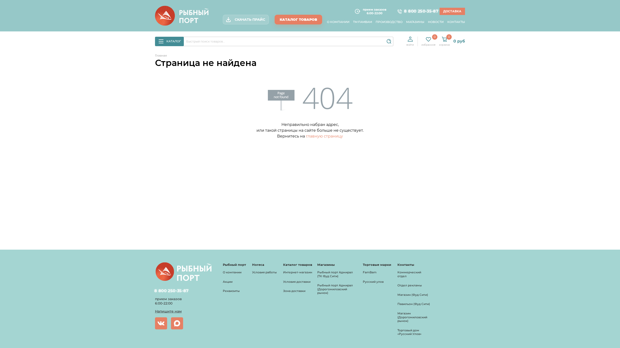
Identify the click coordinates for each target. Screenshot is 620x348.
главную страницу (324, 136)
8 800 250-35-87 (419, 11)
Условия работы (264, 272)
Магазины (415, 22)
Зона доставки (294, 291)
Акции (227, 281)
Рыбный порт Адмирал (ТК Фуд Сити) (335, 274)
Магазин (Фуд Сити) (412, 295)
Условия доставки (296, 281)
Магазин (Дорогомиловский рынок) (412, 317)
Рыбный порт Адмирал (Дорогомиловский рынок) (335, 289)
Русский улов (373, 281)
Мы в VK (161, 323)
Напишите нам (168, 311)
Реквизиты (231, 291)
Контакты (456, 22)
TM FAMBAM (362, 22)
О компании (338, 22)
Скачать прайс (250, 19)
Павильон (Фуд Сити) (413, 304)
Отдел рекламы (409, 285)
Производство (389, 22)
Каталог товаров (298, 19)
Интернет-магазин (297, 272)
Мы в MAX (177, 323)
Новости (436, 22)
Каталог (173, 41)
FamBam (370, 272)
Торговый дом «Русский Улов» (409, 332)
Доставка (452, 11)
